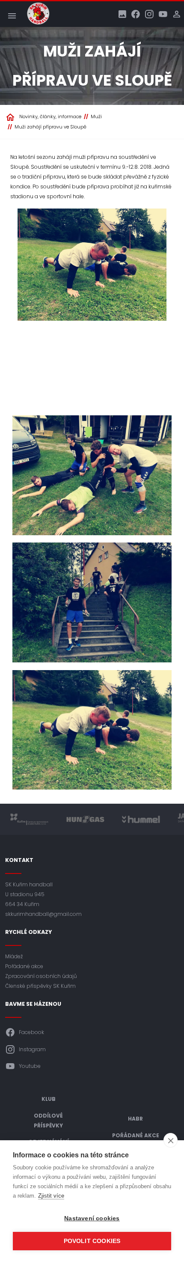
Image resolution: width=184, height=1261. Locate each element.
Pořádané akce (24, 966)
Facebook (31, 1032)
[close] (170, 1140)
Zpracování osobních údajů (41, 976)
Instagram (32, 1049)
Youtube (30, 1066)
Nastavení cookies (91, 1218)
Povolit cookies (92, 1241)
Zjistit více (51, 1195)
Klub (49, 1099)
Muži (96, 116)
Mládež (14, 956)
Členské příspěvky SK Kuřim (40, 986)
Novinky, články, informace (50, 116)
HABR (135, 1118)
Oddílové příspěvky (48, 1120)
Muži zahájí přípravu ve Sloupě (50, 126)
